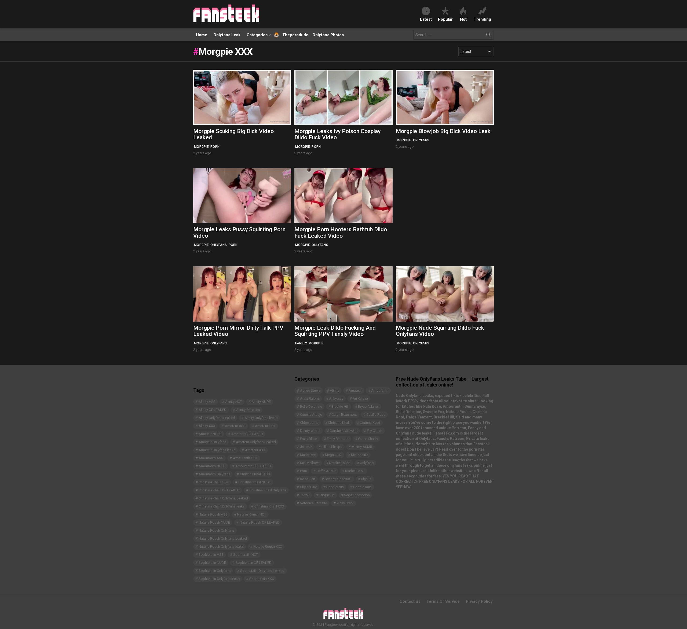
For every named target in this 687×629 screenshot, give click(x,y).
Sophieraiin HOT (245, 555)
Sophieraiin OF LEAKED (254, 563)
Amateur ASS (235, 426)
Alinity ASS (207, 402)
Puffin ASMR (326, 471)
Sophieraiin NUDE (212, 563)
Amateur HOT (265, 426)
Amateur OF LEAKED (247, 434)
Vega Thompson (357, 495)
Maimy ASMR (362, 447)
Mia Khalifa (359, 455)
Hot (463, 19)
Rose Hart (307, 479)
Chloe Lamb (309, 423)
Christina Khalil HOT (214, 482)
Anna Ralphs (310, 398)
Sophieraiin (335, 487)
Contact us (410, 601)
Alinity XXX (207, 426)
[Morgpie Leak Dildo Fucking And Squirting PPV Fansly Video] (343, 293)
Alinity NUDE (261, 402)
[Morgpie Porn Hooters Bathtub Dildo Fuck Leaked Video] (343, 195)
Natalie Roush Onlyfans (217, 530)
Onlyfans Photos (328, 34)
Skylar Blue (308, 487)
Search (488, 36)
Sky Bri (366, 479)
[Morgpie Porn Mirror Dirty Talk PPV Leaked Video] (242, 293)
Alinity (334, 390)
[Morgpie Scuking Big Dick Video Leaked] (242, 97)
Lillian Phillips (331, 447)
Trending (482, 19)
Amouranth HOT (245, 458)
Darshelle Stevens (343, 431)
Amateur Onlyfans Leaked (256, 442)
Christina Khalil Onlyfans (267, 490)
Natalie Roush (339, 463)
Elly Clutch (374, 431)
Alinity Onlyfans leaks (260, 418)
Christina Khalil (339, 423)
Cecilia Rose (375, 415)
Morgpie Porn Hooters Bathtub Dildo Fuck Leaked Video (340, 232)
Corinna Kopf (370, 423)
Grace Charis (368, 439)
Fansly (301, 343)
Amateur (355, 390)
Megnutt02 (333, 455)
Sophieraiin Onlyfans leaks (219, 579)
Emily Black (308, 439)
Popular (445, 19)
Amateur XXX (255, 450)
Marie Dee (308, 455)
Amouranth (379, 390)
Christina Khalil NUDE (254, 482)
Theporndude (291, 34)
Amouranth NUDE (212, 466)
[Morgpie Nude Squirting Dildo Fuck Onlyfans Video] (445, 293)
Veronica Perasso (313, 503)
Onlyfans (421, 140)
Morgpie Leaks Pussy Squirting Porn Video (239, 232)
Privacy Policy (479, 601)
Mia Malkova (310, 463)
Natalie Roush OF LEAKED (260, 522)
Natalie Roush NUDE (214, 522)
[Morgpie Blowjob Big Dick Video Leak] (445, 97)
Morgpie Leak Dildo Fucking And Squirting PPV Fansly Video (335, 331)
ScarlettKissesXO (338, 479)
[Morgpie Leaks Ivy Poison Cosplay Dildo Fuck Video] (343, 97)
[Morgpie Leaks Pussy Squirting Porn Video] (242, 195)
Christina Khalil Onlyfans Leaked (223, 498)
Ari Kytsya (360, 398)
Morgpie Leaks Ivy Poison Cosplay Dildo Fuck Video (337, 134)
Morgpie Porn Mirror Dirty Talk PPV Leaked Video (238, 331)
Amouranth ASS (211, 458)
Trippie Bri (327, 495)
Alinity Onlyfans (248, 410)
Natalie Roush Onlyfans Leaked (223, 538)
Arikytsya (336, 398)
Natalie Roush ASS (213, 514)
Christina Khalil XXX (269, 506)
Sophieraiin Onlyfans (215, 571)
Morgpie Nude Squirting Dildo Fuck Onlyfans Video (440, 331)
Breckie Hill (340, 406)
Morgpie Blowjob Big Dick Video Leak (443, 131)
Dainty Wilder (310, 431)
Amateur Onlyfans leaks (217, 450)
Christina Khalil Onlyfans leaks (222, 506)
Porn (215, 147)
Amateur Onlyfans (212, 442)
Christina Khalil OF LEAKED (219, 490)
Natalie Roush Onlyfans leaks (221, 547)
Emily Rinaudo (338, 439)
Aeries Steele (310, 390)
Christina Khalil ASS (255, 474)
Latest (426, 19)
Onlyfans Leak (226, 34)
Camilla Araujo (311, 415)
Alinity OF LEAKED (212, 410)
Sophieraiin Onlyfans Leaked (262, 571)
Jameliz (306, 447)
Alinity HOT (233, 402)
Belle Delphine (311, 406)
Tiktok (305, 495)
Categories (257, 34)
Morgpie (201, 147)
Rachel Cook (355, 471)
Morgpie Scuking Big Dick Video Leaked (233, 134)
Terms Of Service (443, 601)
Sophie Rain (362, 487)
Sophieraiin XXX (261, 579)
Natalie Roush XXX (267, 547)
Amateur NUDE (210, 434)
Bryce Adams (368, 406)
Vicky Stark (345, 503)
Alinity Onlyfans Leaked (217, 418)
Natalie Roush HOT (251, 514)
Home (201, 34)
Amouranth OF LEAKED (253, 466)
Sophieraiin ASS (211, 555)
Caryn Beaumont (344, 415)
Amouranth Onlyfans (214, 474)
